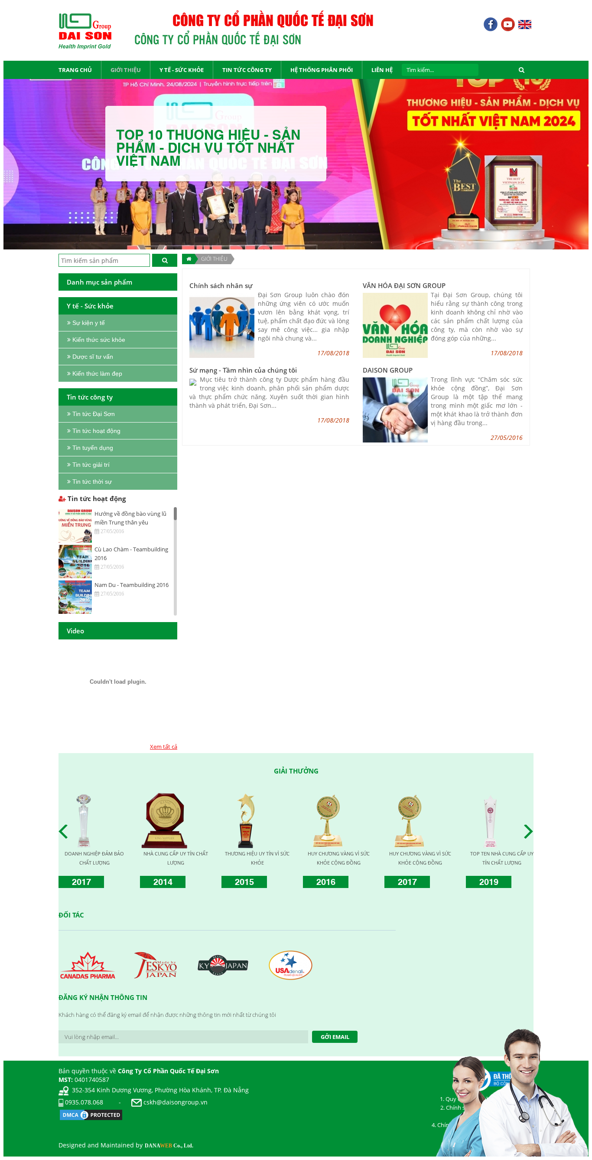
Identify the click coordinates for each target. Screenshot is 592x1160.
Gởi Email (335, 1037)
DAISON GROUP (388, 370)
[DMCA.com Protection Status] (91, 1114)
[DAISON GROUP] (395, 409)
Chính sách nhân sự (221, 285)
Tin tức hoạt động (96, 498)
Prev (65, 832)
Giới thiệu (214, 258)
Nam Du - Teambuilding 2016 (131, 585)
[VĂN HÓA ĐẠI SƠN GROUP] (395, 325)
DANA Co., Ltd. (169, 1146)
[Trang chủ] (188, 259)
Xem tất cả (163, 746)
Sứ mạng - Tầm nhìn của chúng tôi (243, 370)
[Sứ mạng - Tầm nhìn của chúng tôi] (192, 381)
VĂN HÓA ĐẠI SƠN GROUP (404, 285)
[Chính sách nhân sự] (221, 325)
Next (531, 832)
